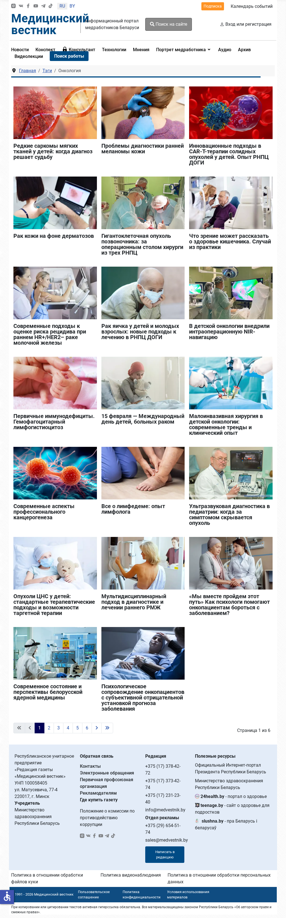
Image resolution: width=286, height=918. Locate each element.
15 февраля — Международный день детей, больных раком (142, 418)
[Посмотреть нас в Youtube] (36, 6)
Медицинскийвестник (50, 24)
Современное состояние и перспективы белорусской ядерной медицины (47, 692)
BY (72, 6)
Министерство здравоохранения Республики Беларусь (229, 784)
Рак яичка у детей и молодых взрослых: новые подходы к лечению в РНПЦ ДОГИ (140, 331)
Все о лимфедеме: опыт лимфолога (133, 509)
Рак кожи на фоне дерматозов (53, 236)
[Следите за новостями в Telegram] (43, 6)
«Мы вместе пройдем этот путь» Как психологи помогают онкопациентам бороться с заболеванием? (229, 604)
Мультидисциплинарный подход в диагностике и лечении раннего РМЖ (133, 601)
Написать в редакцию (165, 855)
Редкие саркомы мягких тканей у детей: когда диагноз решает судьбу (52, 151)
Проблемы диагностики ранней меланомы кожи (142, 148)
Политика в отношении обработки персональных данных (219, 878)
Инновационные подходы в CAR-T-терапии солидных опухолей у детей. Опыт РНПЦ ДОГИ (229, 154)
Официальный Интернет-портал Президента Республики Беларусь (230, 768)
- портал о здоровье (234, 796)
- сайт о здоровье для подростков (232, 809)
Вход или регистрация (248, 24)
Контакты (90, 766)
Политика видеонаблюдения (131, 875)
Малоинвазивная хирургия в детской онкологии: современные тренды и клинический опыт (226, 424)
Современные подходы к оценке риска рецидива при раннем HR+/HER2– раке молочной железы (49, 334)
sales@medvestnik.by (166, 840)
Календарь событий (252, 6)
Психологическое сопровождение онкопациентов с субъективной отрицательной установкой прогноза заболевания (142, 698)
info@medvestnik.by (165, 810)
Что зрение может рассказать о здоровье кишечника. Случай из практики (230, 241)
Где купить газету (99, 799)
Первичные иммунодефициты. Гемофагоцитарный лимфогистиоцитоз (54, 421)
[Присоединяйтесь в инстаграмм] (13, 6)
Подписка (213, 6)
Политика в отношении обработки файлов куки (47, 878)
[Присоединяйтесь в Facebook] (28, 6)
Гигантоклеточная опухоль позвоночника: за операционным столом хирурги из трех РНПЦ (142, 244)
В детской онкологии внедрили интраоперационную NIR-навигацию (229, 331)
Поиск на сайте (170, 24)
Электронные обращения (107, 773)
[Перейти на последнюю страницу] (107, 728)
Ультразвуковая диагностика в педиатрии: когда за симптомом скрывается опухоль (229, 514)
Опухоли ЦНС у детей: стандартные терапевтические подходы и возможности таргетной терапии (54, 604)
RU (62, 6)
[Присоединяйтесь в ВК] (21, 6)
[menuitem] (45, 49)
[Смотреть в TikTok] (50, 6)
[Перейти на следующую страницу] (97, 728)
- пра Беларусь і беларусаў (226, 824)
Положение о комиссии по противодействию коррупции (107, 817)
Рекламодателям (98, 793)
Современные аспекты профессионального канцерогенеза (44, 511)
